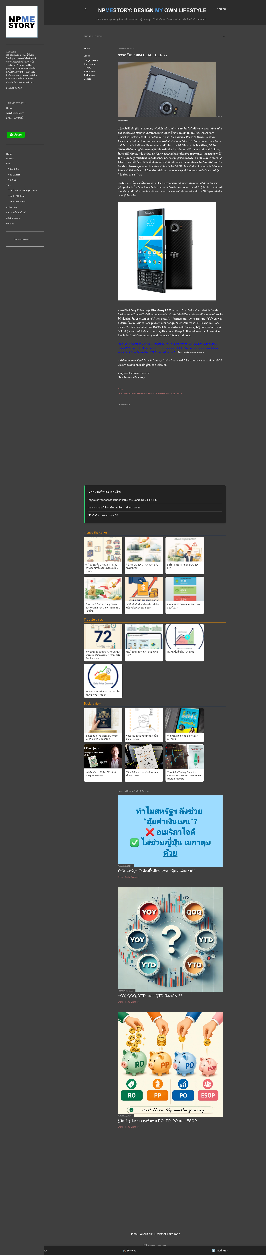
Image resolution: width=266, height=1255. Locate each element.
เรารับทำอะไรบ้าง (189, 19)
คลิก (20, 88)
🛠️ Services (129, 1250)
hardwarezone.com (139, 373)
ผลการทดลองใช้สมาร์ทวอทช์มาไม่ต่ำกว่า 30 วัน (115, 507)
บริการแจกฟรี (172, 19)
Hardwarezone (123, 120)
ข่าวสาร (10, 223)
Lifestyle (10, 158)
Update (87, 79)
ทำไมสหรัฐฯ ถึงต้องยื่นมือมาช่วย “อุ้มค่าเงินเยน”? (156, 871)
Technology (89, 75)
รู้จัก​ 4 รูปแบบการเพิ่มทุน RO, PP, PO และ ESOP (157, 1121)
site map (174, 1234)
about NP (146, 1234)
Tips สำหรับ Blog (16, 196)
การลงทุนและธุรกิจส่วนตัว (115, 19)
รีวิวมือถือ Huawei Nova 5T (103, 515)
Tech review (89, 71)
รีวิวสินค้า (13, 180)
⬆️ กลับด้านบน (220, 1250)
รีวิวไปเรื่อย (158, 19)
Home (98, 19)
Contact (160, 1234)
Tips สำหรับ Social (17, 201)
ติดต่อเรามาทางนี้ (14, 118)
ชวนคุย (147, 19)
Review (87, 67)
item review (89, 64)
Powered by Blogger (157, 1245)
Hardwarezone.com (193, 352)
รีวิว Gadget (14, 174)
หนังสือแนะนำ (13, 218)
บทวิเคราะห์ (11, 207)
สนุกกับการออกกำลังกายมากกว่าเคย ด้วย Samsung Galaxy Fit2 (123, 500)
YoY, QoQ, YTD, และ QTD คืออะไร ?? (150, 996)
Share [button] (87, 48)
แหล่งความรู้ (136, 19)
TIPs (8, 185)
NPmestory (139, 377)
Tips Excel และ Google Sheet (22, 190)
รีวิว (8, 163)
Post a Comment (132, 877)
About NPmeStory (15, 113)
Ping (15, 239)
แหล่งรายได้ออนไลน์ (16, 212)
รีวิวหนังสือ (13, 169)
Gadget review (91, 60)
